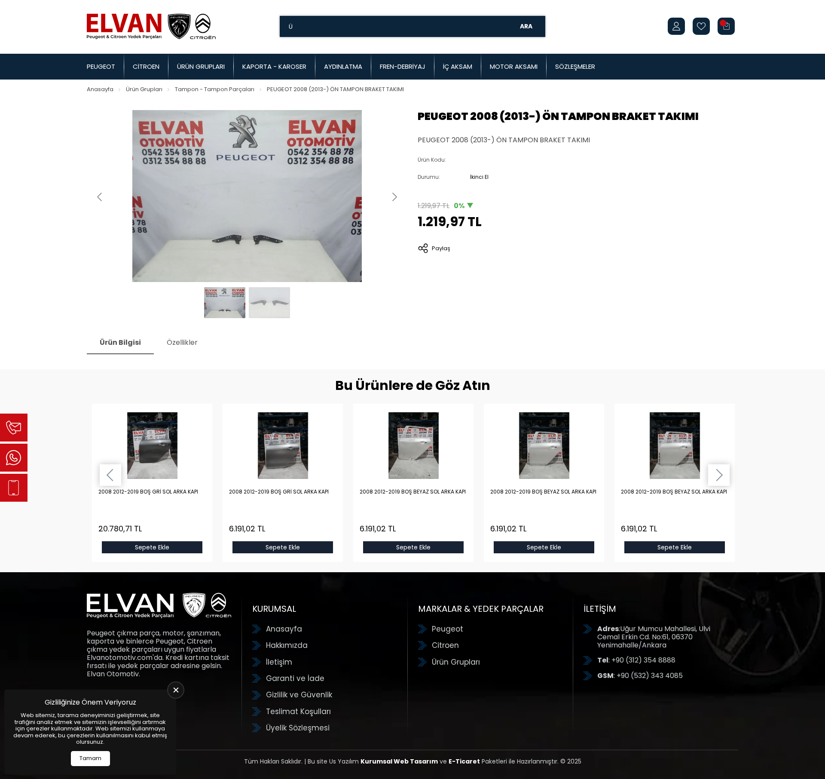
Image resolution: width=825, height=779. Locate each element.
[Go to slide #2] (269, 302)
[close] (175, 690)
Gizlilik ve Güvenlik (299, 694)
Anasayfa (100, 89)
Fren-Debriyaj (402, 66)
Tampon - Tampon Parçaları (214, 89)
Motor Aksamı (514, 66)
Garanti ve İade (295, 678)
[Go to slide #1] (224, 302)
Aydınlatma (343, 66)
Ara (526, 26)
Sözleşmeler (575, 66)
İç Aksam (457, 66)
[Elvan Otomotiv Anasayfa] (151, 26)
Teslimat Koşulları (298, 711)
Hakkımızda (287, 645)
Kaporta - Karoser (274, 66)
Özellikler (182, 342)
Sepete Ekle (152, 547)
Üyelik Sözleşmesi (298, 728)
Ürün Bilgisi (120, 342)
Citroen (146, 66)
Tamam (90, 758)
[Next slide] (394, 197)
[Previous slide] (100, 197)
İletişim (279, 662)
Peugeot (101, 66)
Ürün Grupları (201, 66)
